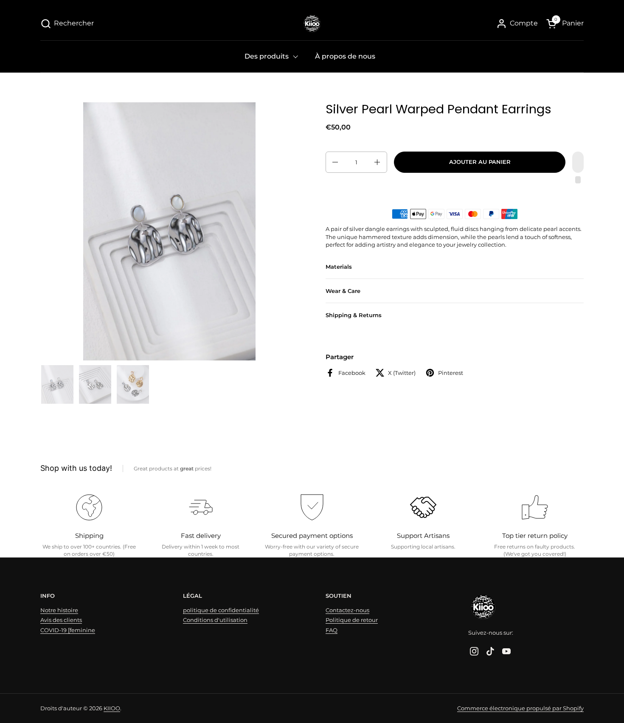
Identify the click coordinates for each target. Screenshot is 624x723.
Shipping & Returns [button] (354, 315)
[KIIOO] (312, 23)
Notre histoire (59, 610)
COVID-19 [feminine (67, 630)
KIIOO (112, 708)
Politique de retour (352, 619)
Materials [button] (339, 266)
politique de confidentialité (221, 610)
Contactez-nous (347, 610)
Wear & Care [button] (343, 290)
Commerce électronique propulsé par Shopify (520, 708)
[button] (67, 23)
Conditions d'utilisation (215, 619)
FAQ (331, 630)
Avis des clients (61, 619)
